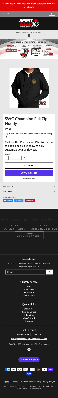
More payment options (29, 178)
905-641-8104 (23, 334)
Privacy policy (22, 388)
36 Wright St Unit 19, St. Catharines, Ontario (29, 339)
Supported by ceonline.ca (31, 386)
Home (17, 32)
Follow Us (29, 243)
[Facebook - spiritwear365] (29, 35)
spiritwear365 (15, 386)
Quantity (8, 154)
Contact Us (36, 334)
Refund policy (48, 386)
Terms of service (35, 388)
